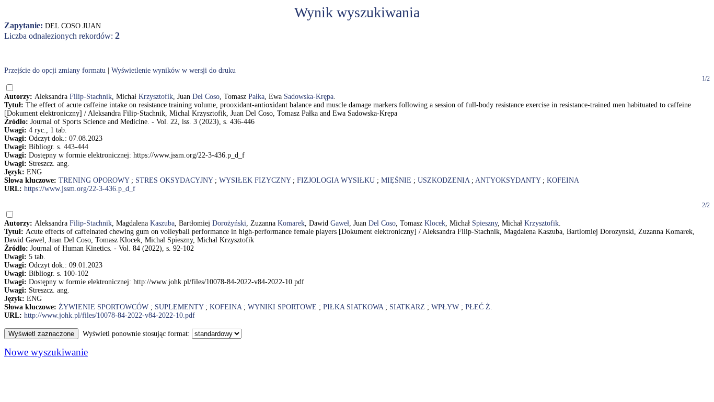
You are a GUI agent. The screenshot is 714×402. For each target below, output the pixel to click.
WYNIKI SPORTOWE (282, 307)
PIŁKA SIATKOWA (353, 307)
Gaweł (339, 223)
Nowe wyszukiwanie (46, 352)
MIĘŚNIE (396, 180)
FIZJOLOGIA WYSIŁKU (336, 180)
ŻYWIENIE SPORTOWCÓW (103, 307)
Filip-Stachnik (91, 96)
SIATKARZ (407, 307)
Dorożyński (229, 223)
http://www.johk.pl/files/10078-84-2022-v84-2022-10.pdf (109, 315)
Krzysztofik (156, 96)
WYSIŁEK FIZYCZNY (255, 180)
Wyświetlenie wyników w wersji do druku (173, 70)
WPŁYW (445, 307)
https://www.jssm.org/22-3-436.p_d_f (79, 189)
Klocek (434, 223)
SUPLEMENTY (179, 307)
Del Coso (206, 96)
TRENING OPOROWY (94, 180)
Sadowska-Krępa (308, 96)
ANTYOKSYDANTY (507, 180)
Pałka (256, 96)
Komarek (291, 223)
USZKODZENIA (443, 180)
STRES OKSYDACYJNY (174, 180)
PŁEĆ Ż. (478, 307)
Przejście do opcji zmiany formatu (55, 70)
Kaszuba (162, 223)
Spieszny (485, 223)
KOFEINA (563, 180)
